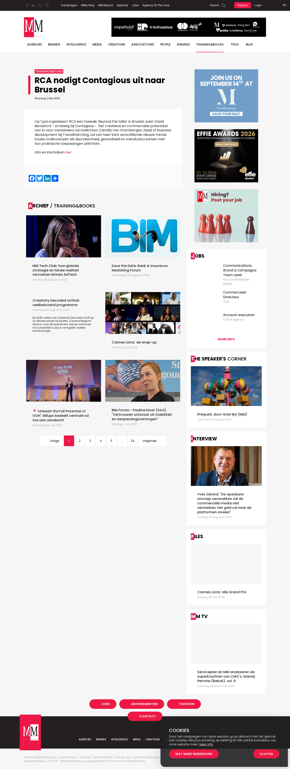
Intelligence (76, 44)
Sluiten (266, 754)
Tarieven (186, 704)
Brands (54, 44)
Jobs (135, 5)
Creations (116, 44)
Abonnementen (144, 704)
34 (133, 441)
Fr (284, 5)
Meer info (206, 744)
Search (214, 5)
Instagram (47, 5)
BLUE (249, 44)
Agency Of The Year (156, 5)
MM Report (105, 5)
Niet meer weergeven (193, 754)
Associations (142, 44)
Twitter (40, 5)
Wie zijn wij (123, 757)
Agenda (122, 5)
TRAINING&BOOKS (210, 44)
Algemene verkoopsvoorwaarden (153, 757)
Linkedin (33, 5)
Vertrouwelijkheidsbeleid (39, 757)
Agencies (34, 44)
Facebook (27, 5)
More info (226, 339)
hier (68, 152)
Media (97, 44)
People (165, 44)
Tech (235, 44)
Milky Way (87, 5)
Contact (147, 716)
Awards (183, 44)
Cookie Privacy (67, 757)
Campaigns (69, 5)
